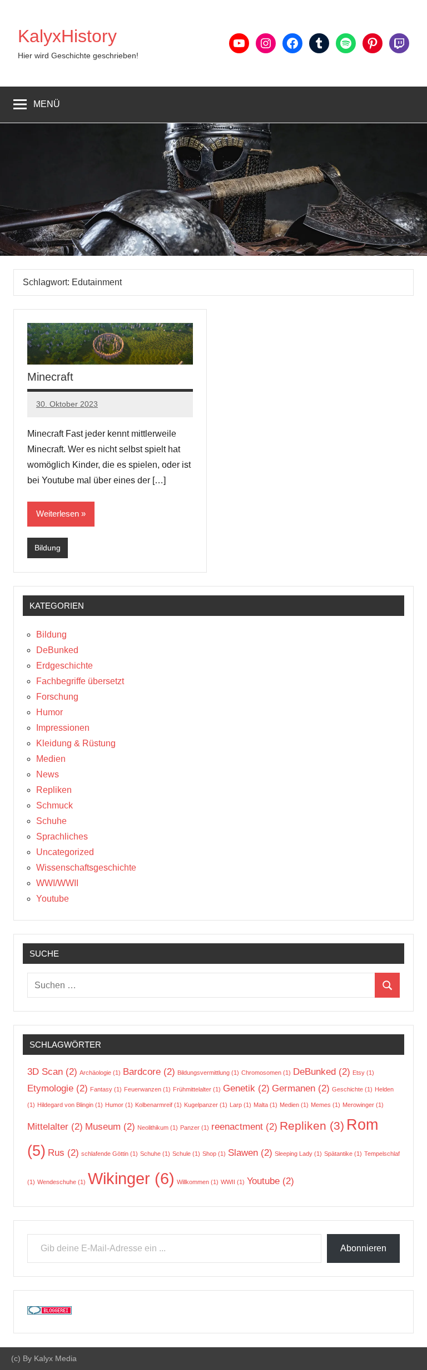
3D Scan (52, 1071)
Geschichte (352, 1089)
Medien (51, 759)
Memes (325, 1104)
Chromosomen (266, 1072)
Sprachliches (62, 836)
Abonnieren (363, 1248)
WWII (233, 1182)
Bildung (47, 547)
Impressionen (63, 727)
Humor (49, 712)
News (47, 774)
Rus (63, 1152)
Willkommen (198, 1182)
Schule (186, 1153)
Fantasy (106, 1089)
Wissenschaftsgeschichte (86, 867)
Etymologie (57, 1088)
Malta (265, 1104)
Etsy (363, 1072)
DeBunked (57, 650)
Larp (240, 1104)
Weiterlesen (57, 513)
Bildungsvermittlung (208, 1072)
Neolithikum (157, 1127)
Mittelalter (55, 1126)
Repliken (54, 790)
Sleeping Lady (298, 1153)
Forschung (57, 696)
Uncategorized (65, 852)
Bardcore (149, 1071)
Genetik (246, 1088)
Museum (110, 1126)
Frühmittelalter (197, 1089)
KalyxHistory (67, 36)
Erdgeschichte (64, 665)
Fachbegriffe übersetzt (80, 681)
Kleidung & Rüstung (76, 743)
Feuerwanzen (147, 1089)
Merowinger (363, 1104)
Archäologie (100, 1072)
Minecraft (50, 377)
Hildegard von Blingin (70, 1104)
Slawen (250, 1152)
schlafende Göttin (109, 1153)
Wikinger (131, 1178)
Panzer (194, 1127)
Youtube (52, 898)
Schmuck (54, 805)
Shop (214, 1153)
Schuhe (51, 821)
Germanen (301, 1088)
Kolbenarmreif (158, 1104)
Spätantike (343, 1153)
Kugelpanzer (205, 1104)
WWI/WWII (57, 883)
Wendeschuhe (61, 1182)
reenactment (244, 1126)
